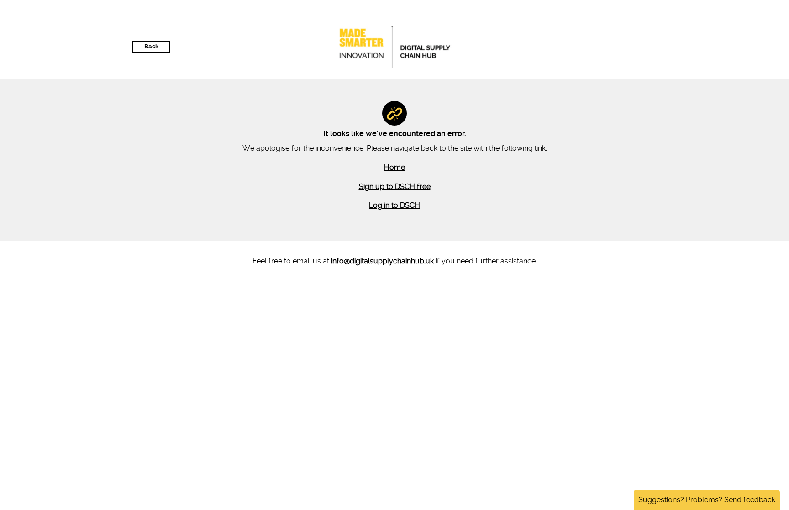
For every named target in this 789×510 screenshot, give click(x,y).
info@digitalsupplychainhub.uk (382, 261)
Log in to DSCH (394, 205)
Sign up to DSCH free (395, 186)
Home (394, 167)
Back (151, 46)
